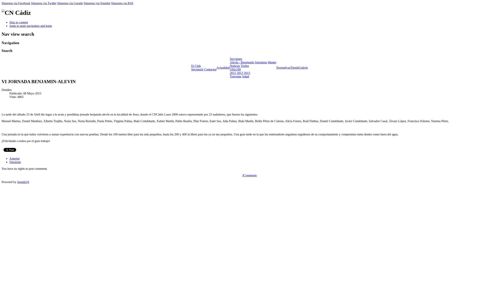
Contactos (210, 69)
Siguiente (15, 162)
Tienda (294, 67)
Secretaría (197, 69)
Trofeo (245, 66)
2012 (233, 73)
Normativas (283, 67)
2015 (247, 73)
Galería (303, 67)
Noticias (235, 66)
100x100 (235, 69)
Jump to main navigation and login (30, 26)
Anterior (14, 158)
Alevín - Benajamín (242, 62)
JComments (249, 175)
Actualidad (223, 67)
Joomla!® (23, 182)
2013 (240, 73)
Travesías (235, 76)
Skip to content (18, 22)
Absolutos (261, 62)
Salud (245, 76)
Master (272, 62)
